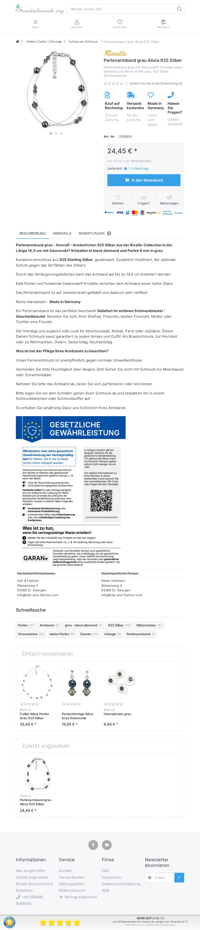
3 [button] (61, 133)
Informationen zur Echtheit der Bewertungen (150, 924)
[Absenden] (179, 877)
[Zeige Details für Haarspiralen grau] (121, 682)
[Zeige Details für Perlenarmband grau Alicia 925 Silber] (37, 774)
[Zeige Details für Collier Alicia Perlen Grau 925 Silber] (37, 682)
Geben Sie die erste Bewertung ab (156, 83)
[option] (56, 89)
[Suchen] (179, 9)
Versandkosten (140, 161)
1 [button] (51, 133)
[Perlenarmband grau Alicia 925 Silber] (56, 89)
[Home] (17, 41)
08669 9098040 (175, 122)
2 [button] (56, 133)
